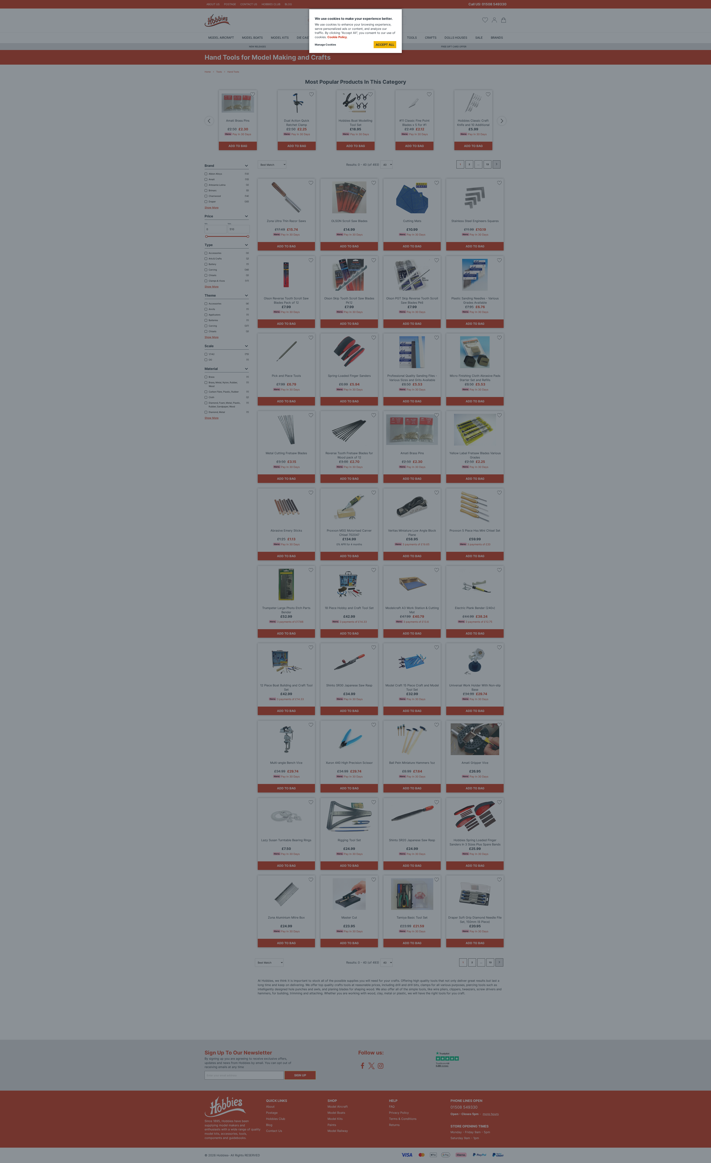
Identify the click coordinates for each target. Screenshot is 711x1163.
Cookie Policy (337, 37)
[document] (355, 32)
